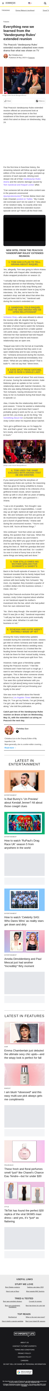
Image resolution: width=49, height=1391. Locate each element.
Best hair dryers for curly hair (35, 1305)
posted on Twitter (24, 199)
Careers (24, 1360)
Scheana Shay (10, 317)
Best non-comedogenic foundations (12, 1306)
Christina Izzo (17, 55)
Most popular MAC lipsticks (35, 1291)
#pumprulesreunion (12, 196)
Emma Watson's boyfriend (25, 10)
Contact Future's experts (24, 1346)
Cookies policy (24, 1357)
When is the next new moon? (35, 1317)
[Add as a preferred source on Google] (24, 1372)
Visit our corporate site (32, 1382)
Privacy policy (24, 1353)
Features (6, 22)
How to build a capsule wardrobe (12, 1321)
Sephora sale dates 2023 (35, 1287)
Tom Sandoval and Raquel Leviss (18, 185)
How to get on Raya (12, 1291)
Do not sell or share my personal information (24, 1364)
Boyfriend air (12, 1317)
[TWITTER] (18, 731)
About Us (25, 1342)
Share (9, 101)
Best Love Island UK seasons (35, 1321)
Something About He (12, 418)
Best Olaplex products (12, 1287)
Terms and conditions (24, 1350)
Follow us (42, 101)
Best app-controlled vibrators (12, 1301)
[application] (24, 229)
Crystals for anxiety (35, 1301)
